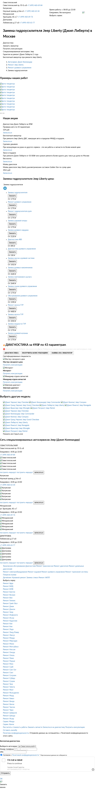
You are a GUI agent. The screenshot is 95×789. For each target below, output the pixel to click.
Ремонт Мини (8, 644)
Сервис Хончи (8, 724)
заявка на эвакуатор (62, 353)
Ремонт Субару (9, 678)
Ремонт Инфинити (10, 615)
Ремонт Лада (8, 629)
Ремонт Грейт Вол (10, 603)
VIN (1, 752)
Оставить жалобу (10, 730)
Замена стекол (32, 578)
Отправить (5, 773)
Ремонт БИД (8, 586)
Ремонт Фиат (8, 690)
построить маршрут (8, 472)
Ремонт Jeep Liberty (16, 65)
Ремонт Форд (8, 696)
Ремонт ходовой (34, 572)
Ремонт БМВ (8, 589)
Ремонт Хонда (8, 701)
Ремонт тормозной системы (76, 572)
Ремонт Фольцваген (11, 693)
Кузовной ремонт (19, 578)
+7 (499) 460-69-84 (34, 5)
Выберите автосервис (8, 746)
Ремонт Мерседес (10, 641)
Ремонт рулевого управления (19, 68)
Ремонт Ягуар (8, 719)
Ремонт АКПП (44, 578)
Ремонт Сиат (8, 673)
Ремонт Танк (8, 684)
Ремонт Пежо (8, 658)
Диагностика (30, 566)
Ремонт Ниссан (9, 650)
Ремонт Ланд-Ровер (11, 632)
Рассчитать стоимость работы (15, 727)
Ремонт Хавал (8, 698)
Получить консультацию (12, 365)
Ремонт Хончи (8, 704)
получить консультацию (35, 353)
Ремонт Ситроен (9, 675)
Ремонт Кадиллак (10, 621)
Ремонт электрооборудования (15, 572)
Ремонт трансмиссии (44, 566)
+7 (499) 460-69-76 (25, 17)
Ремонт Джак (8, 606)
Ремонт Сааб (8, 667)
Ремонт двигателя (61, 566)
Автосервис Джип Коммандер (20, 62)
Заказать (12, 196)
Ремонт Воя (7, 598)
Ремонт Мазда (9, 638)
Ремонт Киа (7, 626)
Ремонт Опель (8, 655)
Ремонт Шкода (9, 716)
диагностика (11, 353)
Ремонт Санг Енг (9, 670)
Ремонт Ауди (8, 583)
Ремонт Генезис (9, 601)
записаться (38, 472)
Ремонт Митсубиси (10, 647)
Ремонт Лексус (9, 635)
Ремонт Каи (7, 624)
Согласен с (21, 755)
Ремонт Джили (9, 609)
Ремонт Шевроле (10, 713)
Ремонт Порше (9, 661)
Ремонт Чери (8, 710)
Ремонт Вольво (9, 595)
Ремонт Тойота (9, 687)
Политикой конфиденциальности (25, 755)
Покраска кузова (9, 575)
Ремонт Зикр (8, 612)
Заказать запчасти (35, 727)
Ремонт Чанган (9, 707)
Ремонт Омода (9, 652)
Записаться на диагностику (54, 727)
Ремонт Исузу (8, 618)
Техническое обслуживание (14, 566)
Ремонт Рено (8, 664)
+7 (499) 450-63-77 (27, 23)
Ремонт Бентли (9, 592)
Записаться (7, 133)
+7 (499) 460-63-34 (31, 11)
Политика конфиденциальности (16, 733)
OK (1, 779)
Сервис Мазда (8, 721)
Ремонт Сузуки (9, 681)
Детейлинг (7, 578)
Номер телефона (7, 749)
